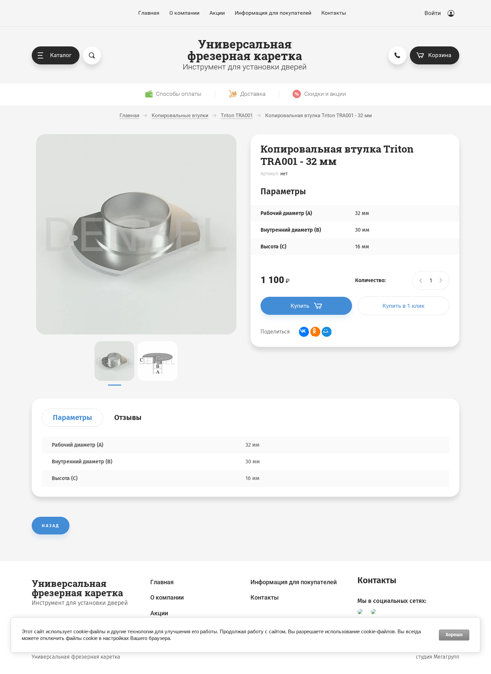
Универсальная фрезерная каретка (244, 49)
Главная (148, 13)
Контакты (333, 13)
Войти (433, 13)
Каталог (60, 55)
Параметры (72, 417)
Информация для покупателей (273, 13)
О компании (184, 13)
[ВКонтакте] (304, 332)
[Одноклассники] (315, 332)
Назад (50, 525)
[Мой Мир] (327, 332)
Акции (217, 13)
